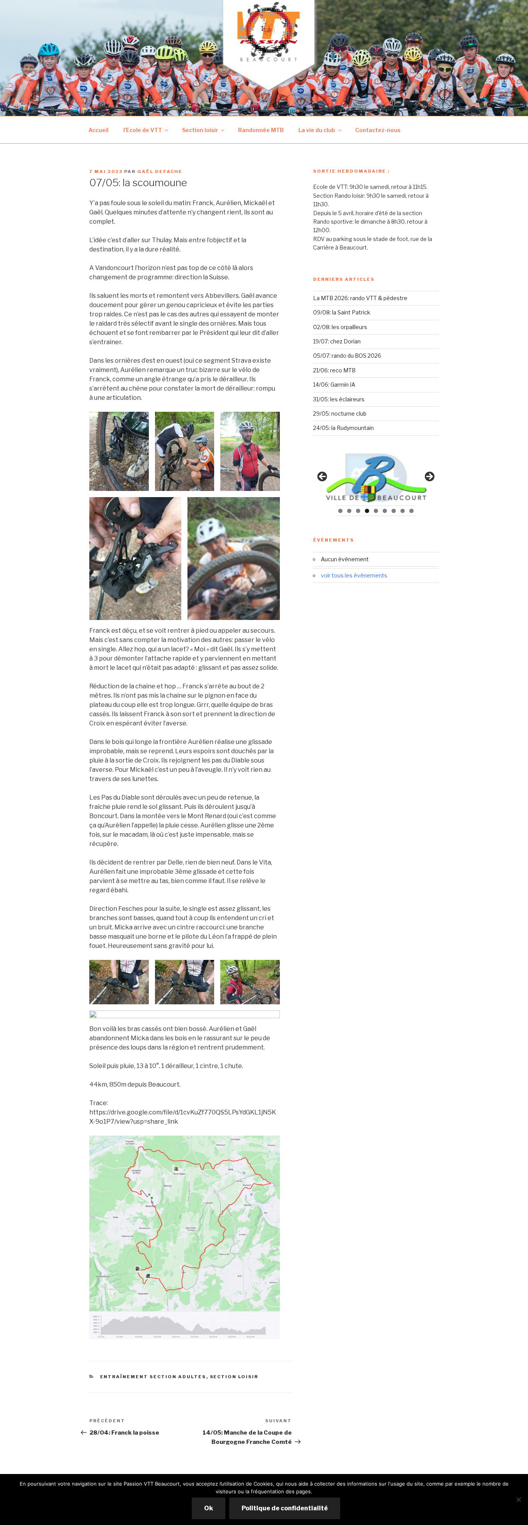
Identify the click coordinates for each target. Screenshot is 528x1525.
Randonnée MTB (261, 130)
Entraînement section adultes (153, 1376)
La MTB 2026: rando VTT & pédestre (360, 298)
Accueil (99, 130)
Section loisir (200, 130)
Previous (323, 477)
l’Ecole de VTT (142, 130)
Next (429, 477)
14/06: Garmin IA (334, 384)
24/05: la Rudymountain (343, 428)
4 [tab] (367, 511)
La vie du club (316, 130)
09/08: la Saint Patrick (341, 312)
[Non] (518, 1499)
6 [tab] (385, 511)
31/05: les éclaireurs (338, 399)
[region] (376, 479)
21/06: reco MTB (334, 370)
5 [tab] (376, 511)
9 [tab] (411, 511)
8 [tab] (402, 511)
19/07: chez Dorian (337, 341)
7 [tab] (394, 511)
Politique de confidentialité (285, 1508)
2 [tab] (349, 511)
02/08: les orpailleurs (340, 327)
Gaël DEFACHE (159, 171)
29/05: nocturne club (339, 413)
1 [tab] (340, 511)
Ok (208, 1508)
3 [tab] (358, 511)
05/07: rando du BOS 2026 (347, 355)
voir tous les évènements (354, 575)
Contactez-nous (377, 130)
